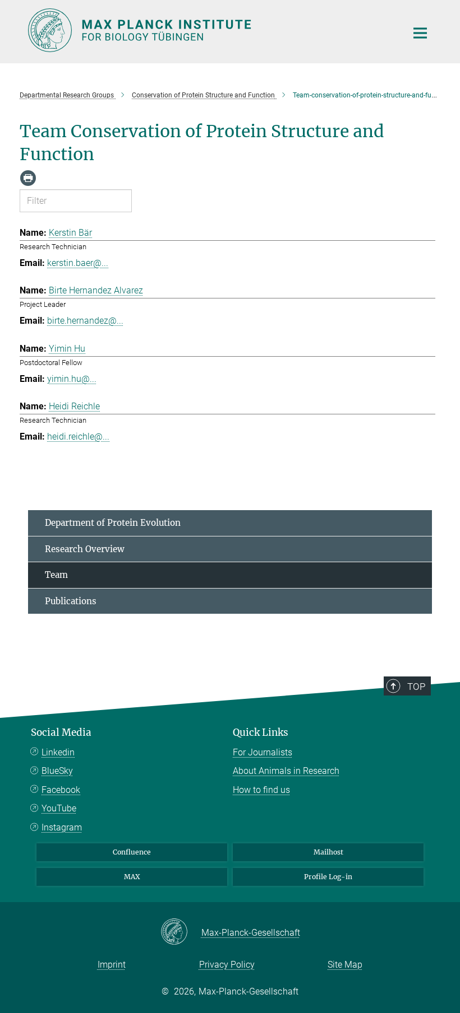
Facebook (61, 790)
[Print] (28, 178)
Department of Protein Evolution (113, 522)
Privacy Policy (227, 964)
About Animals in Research (286, 770)
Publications (70, 601)
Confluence (132, 852)
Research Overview (85, 549)
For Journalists (262, 752)
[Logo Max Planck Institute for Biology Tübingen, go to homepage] (210, 30)
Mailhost (328, 852)
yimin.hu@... (71, 379)
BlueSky (57, 770)
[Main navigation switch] (420, 33)
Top (416, 686)
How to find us (261, 790)
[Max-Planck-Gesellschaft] (180, 932)
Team (56, 574)
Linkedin (58, 752)
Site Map (345, 964)
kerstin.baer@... (77, 263)
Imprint (112, 964)
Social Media (61, 732)
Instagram (62, 827)
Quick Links (260, 732)
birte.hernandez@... (85, 320)
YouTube (59, 808)
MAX (132, 876)
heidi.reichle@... (78, 436)
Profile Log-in (328, 876)
